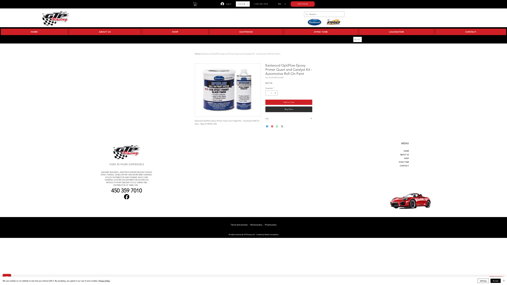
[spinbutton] (271, 93)
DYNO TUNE (404, 162)
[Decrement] (267, 93)
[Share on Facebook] (267, 126)
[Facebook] (126, 196)
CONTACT (404, 165)
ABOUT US (404, 154)
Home (198, 54)
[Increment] (275, 93)
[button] (195, 4)
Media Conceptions (272, 235)
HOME (406, 151)
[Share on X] (282, 126)
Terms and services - (240, 225)
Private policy (270, 225)
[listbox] (243, 4)
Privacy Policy (104, 280)
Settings (483, 280)
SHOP (406, 158)
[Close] (503, 281)
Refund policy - (257, 225)
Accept (495, 280)
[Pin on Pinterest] (272, 126)
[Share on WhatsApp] (277, 126)
